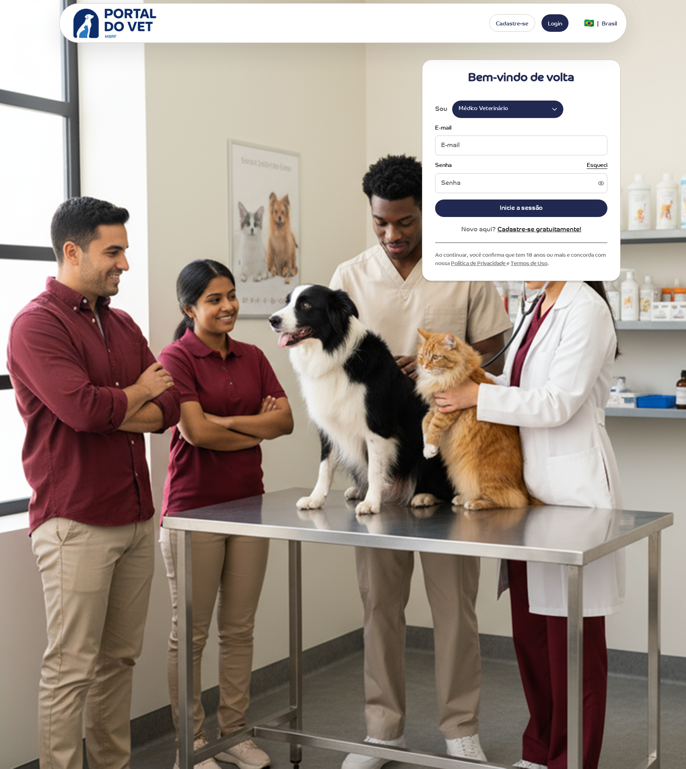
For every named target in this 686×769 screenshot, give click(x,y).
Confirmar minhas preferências (343, 474)
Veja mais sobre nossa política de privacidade (312, 415)
